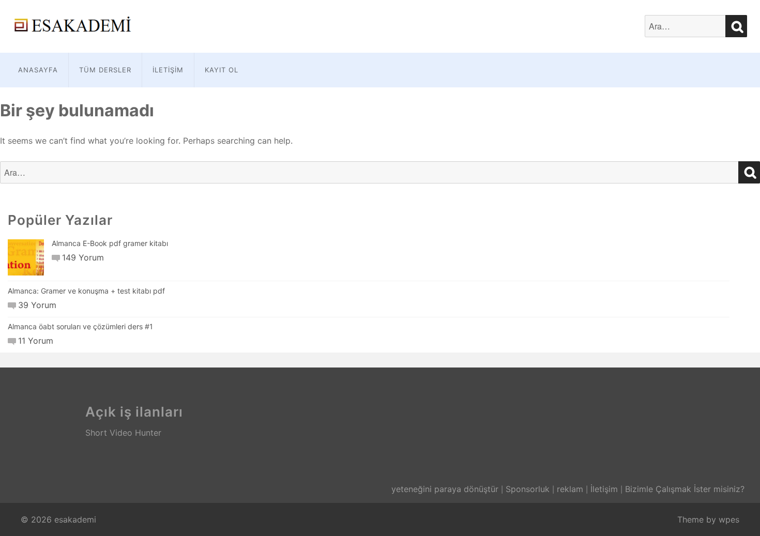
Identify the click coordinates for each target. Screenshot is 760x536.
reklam (570, 489)
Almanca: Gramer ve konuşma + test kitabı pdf (86, 290)
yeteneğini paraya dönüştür (444, 489)
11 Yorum (35, 340)
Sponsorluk (528, 489)
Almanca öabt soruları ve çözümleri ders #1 (80, 326)
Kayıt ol (221, 70)
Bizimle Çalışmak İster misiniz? (684, 489)
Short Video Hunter (123, 432)
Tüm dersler (105, 70)
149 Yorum (83, 257)
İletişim (168, 70)
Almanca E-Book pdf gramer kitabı (110, 243)
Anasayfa (38, 70)
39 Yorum (37, 305)
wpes (729, 519)
